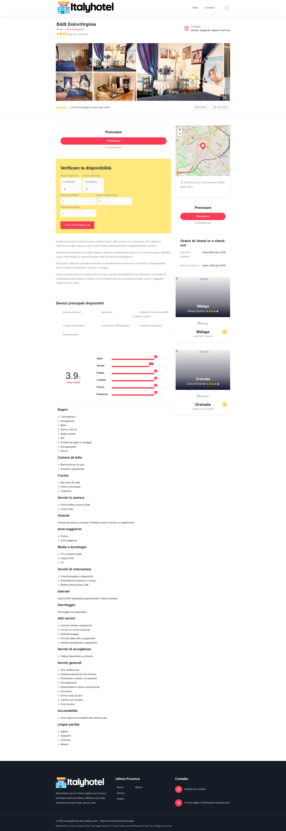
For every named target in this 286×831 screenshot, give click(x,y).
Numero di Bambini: (107, 195)
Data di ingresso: (69, 175)
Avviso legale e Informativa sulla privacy (207, 802)
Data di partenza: (92, 175)
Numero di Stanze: (70, 207)
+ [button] (180, 129)
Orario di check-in (189, 265)
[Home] (85, 7)
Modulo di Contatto (195, 789)
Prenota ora (113, 141)
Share (202, 107)
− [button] (180, 134)
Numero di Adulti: (69, 195)
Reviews (222, 107)
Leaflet (226, 174)
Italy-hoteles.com (65, 793)
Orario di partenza (184, 254)
